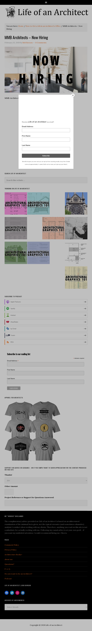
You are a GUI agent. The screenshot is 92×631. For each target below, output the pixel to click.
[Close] (73, 95)
